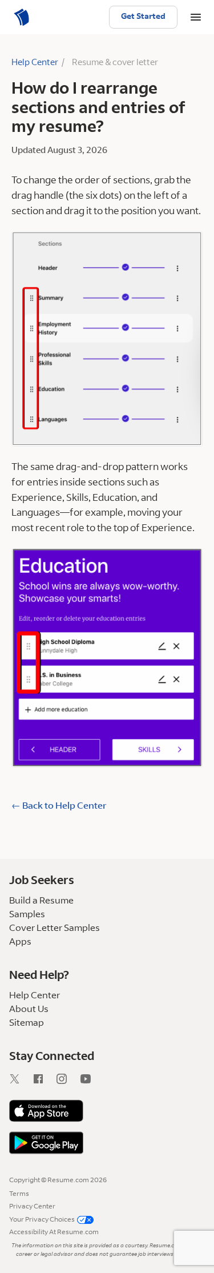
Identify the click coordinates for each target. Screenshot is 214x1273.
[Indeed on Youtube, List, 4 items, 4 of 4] (92, 1081)
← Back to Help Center (59, 806)
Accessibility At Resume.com (54, 1232)
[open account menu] (196, 17)
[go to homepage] (23, 17)
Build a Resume (41, 901)
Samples (27, 914)
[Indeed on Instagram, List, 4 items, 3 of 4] (68, 1081)
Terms (19, 1194)
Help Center (34, 63)
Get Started (143, 17)
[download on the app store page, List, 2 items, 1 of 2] (107, 1110)
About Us (29, 1009)
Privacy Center (32, 1206)
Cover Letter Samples (54, 928)
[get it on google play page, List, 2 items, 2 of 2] (107, 1142)
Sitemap (26, 1023)
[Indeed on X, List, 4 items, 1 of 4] (21, 1081)
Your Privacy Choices (42, 1219)
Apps (20, 942)
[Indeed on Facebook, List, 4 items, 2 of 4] (45, 1081)
